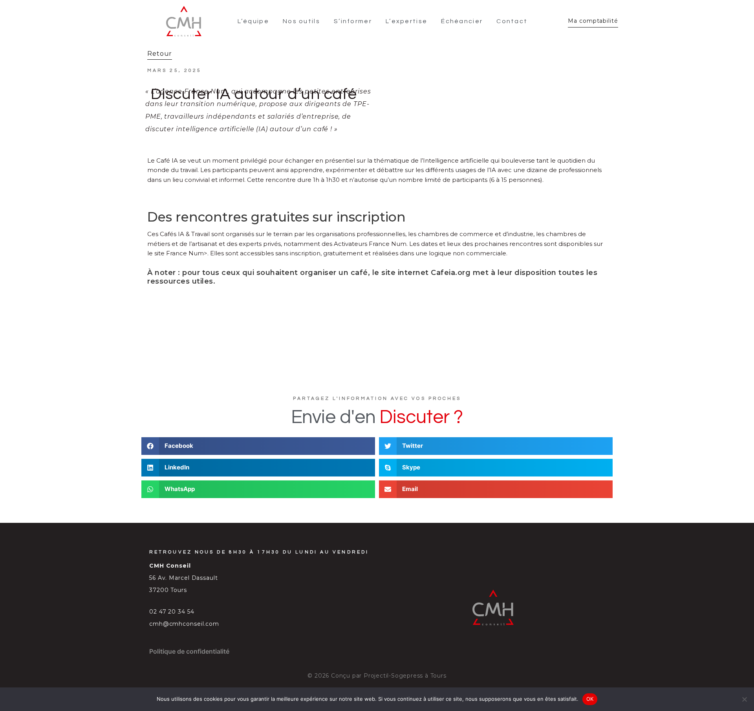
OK (590, 699)
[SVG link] (183, 21)
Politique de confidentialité (189, 651)
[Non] (744, 699)
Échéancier (462, 21)
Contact (511, 21)
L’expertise (406, 21)
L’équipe (253, 21)
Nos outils (301, 21)
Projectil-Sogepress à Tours (405, 675)
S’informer (353, 21)
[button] (258, 446)
